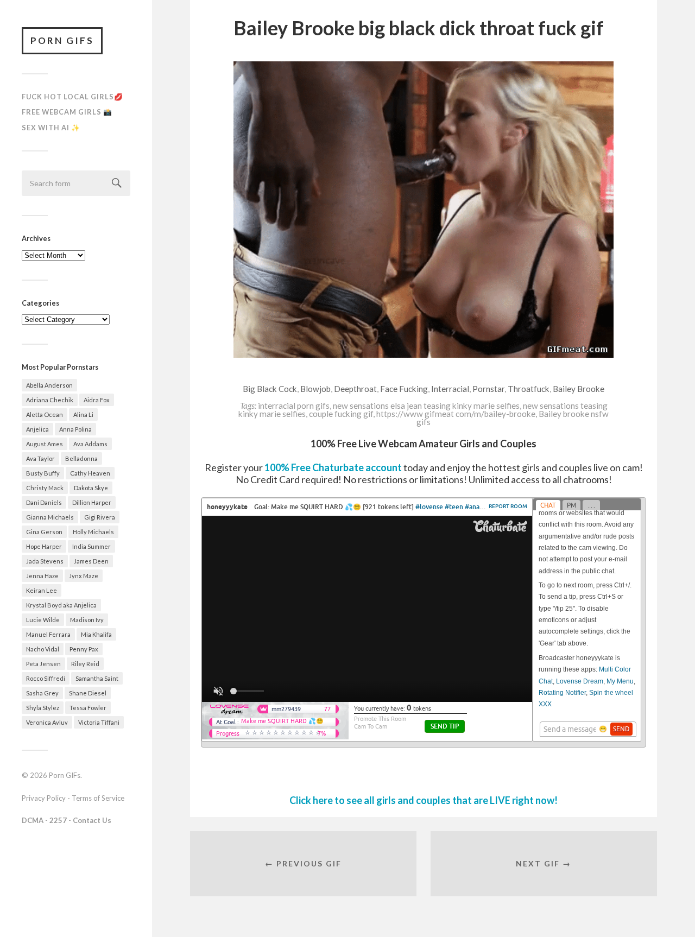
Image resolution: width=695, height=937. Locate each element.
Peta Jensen (43, 663)
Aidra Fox (97, 399)
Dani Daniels (44, 502)
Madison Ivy (87, 619)
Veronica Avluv (47, 722)
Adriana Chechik (49, 399)
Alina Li (83, 414)
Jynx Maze (83, 575)
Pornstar (488, 389)
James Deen (91, 561)
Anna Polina (75, 429)
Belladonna (81, 458)
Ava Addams (90, 443)
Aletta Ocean (44, 414)
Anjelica (37, 429)
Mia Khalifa (96, 634)
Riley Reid (85, 663)
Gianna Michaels (50, 517)
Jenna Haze (42, 575)
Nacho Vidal (42, 649)
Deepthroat (355, 389)
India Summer (91, 546)
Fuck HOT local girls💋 (72, 96)
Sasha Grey (42, 693)
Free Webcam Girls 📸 (67, 111)
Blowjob (315, 389)
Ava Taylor (40, 458)
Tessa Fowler (88, 707)
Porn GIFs (62, 40)
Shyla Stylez (42, 707)
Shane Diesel (87, 693)
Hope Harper (44, 546)
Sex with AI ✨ (51, 127)
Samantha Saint (96, 678)
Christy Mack (45, 487)
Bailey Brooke (578, 389)
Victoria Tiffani (98, 722)
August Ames (44, 443)
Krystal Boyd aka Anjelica (61, 605)
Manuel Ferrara (48, 634)
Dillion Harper (91, 502)
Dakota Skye (91, 487)
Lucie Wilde (43, 619)
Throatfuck (528, 389)
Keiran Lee (41, 590)
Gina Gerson (44, 531)
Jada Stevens (45, 561)
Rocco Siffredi (45, 678)
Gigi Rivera (99, 517)
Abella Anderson (49, 385)
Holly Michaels (93, 531)
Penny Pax (84, 649)
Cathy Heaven (90, 473)
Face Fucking (404, 389)
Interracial (450, 389)
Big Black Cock (270, 389)
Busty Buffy (43, 473)
